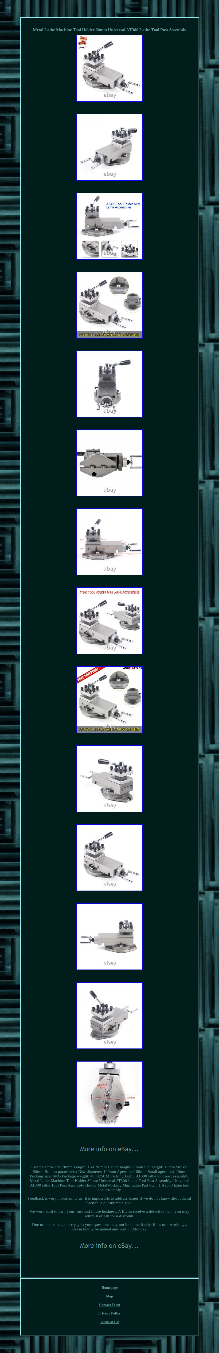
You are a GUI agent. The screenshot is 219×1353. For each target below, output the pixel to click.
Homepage (109, 1288)
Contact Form (109, 1305)
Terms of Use (109, 1322)
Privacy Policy (109, 1313)
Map (109, 1296)
